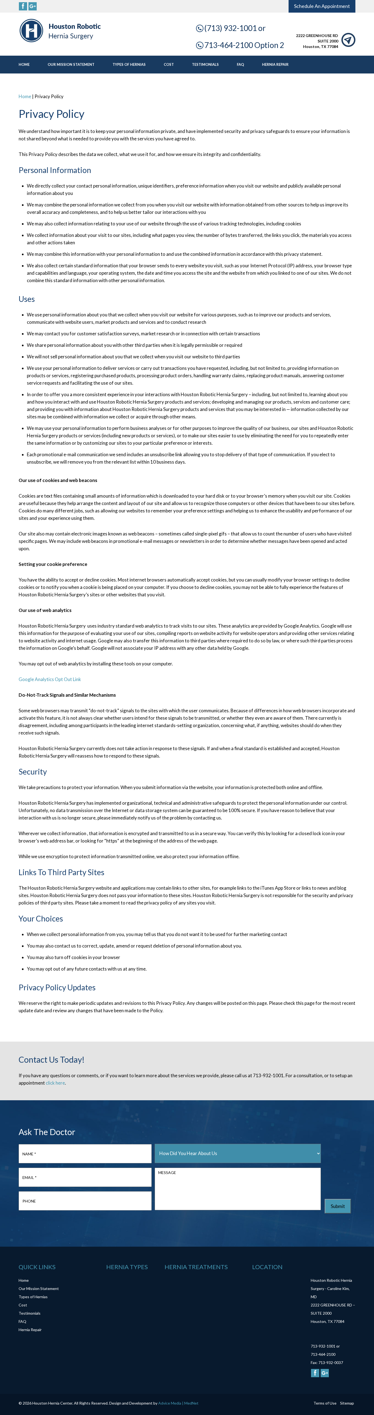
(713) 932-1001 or (235, 28)
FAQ (240, 64)
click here (55, 1083)
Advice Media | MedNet (178, 1403)
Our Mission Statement (71, 64)
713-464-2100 (323, 1354)
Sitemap (347, 1403)
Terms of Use (324, 1403)
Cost (169, 64)
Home (24, 64)
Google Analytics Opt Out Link (50, 679)
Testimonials (205, 64)
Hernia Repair (275, 64)
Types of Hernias (129, 64)
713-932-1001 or (325, 1346)
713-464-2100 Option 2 (244, 45)
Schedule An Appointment (322, 6)
